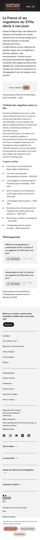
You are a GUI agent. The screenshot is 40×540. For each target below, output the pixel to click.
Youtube (16, 436)
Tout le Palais (8, 446)
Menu (28, 7)
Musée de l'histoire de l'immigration (18, 470)
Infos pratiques (8, 357)
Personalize (19, 534)
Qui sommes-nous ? (10, 341)
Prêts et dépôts (9, 400)
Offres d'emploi (8, 352)
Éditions (6, 362)
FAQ (4, 511)
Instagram (10, 435)
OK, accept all (10, 529)
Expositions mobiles (10, 394)
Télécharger (14, 259)
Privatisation (7, 383)
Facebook (4, 435)
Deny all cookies (27, 529)
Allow (26, 88)
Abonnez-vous (8, 429)
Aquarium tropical (11, 484)
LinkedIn (28, 435)
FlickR (22, 435)
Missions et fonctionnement (13, 346)
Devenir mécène (9, 378)
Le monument (9, 458)
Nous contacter (9, 419)
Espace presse (8, 389)
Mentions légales (9, 517)
